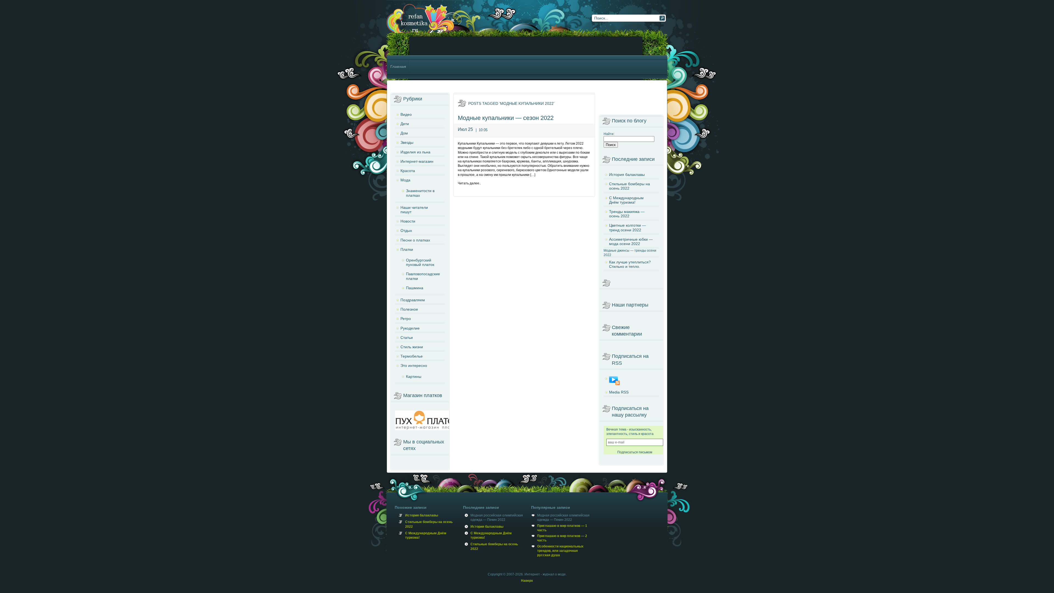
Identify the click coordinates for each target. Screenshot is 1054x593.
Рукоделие (410, 328)
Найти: (609, 134)
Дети (404, 124)
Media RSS (619, 392)
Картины (413, 376)
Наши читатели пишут (414, 209)
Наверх (527, 581)
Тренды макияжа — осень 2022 (626, 213)
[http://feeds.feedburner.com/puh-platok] (631, 380)
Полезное (409, 309)
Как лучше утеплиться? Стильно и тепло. (630, 264)
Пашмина (414, 288)
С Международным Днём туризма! (626, 200)
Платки (406, 249)
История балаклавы (627, 174)
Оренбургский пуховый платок (420, 262)
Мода (405, 180)
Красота (407, 170)
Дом (404, 133)
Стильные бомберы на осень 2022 (629, 186)
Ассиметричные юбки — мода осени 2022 (631, 241)
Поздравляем (412, 300)
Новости (407, 221)
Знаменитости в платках (420, 193)
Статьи (406, 337)
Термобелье (411, 356)
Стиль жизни (411, 347)
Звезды (406, 142)
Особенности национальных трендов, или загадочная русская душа (560, 550)
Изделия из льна (415, 152)
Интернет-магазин (416, 161)
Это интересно (413, 365)
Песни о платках (415, 240)
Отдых (406, 230)
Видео (406, 114)
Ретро (405, 318)
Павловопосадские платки (423, 276)
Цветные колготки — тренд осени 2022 (627, 227)
